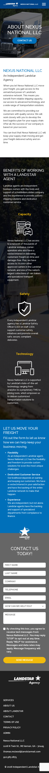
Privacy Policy (12, 727)
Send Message (24, 660)
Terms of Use (11, 722)
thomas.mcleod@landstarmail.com (21, 751)
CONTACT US (24, 40)
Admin (6, 733)
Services (8, 700)
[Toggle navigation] (44, 4)
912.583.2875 (10, 757)
